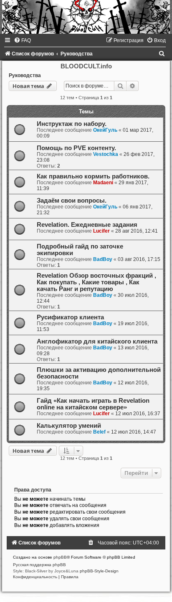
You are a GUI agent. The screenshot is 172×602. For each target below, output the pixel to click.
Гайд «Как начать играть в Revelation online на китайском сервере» (93, 404)
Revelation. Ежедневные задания (87, 224)
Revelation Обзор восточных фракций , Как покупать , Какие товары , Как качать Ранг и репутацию (96, 282)
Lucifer (101, 231)
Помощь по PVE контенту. (76, 148)
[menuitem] (22, 40)
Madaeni (103, 183)
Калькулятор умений (69, 425)
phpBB (60, 557)
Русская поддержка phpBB (39, 564)
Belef (99, 432)
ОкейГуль (105, 130)
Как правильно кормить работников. (93, 176)
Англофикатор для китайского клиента (97, 341)
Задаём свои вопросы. (71, 200)
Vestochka (105, 154)
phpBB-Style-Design (99, 571)
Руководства (25, 75)
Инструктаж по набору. (71, 123)
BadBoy (102, 259)
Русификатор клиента (70, 317)
